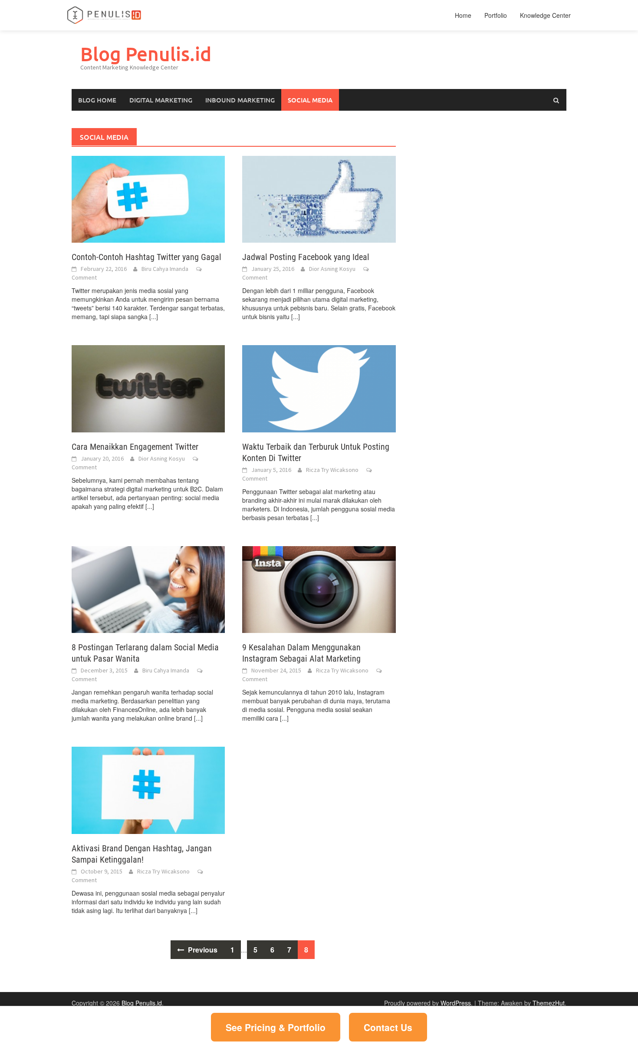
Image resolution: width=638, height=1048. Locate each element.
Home (463, 15)
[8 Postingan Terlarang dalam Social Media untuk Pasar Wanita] (148, 588)
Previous (201, 950)
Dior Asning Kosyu (332, 269)
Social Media (310, 100)
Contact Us (388, 1027)
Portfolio (495, 15)
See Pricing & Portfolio (276, 1027)
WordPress (456, 1003)
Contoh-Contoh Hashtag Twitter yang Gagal (146, 257)
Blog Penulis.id (145, 54)
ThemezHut (549, 1003)
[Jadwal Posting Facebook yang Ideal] (318, 198)
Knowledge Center (545, 15)
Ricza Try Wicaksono (332, 470)
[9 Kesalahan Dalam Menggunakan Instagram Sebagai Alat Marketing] (318, 588)
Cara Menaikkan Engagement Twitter (135, 447)
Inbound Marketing (240, 100)
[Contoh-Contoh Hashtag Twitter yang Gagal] (148, 198)
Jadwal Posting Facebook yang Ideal (305, 257)
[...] (153, 316)
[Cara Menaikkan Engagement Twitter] (148, 387)
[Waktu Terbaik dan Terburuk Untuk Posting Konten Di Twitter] (318, 387)
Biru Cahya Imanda (164, 269)
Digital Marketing (160, 100)
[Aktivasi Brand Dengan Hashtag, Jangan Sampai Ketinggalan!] (148, 789)
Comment (84, 277)
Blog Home (97, 100)
